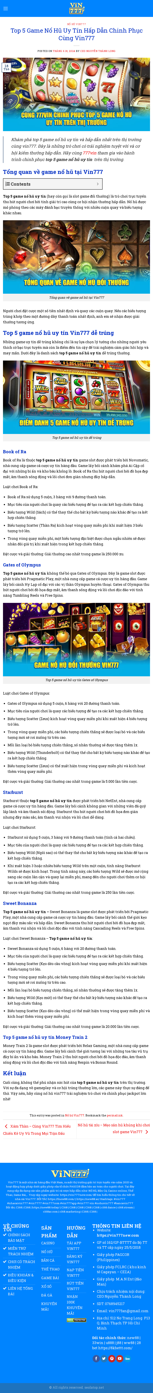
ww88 (129, 1342)
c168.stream (125, 1207)
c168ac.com (50, 1211)
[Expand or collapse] (97, 184)
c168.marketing (70, 1211)
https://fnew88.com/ (61, 1199)
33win (97, 1342)
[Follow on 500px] (127, 1358)
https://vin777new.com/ (76, 1195)
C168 (19, 1207)
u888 (110, 1342)
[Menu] (5, 8)
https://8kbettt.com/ (115, 1348)
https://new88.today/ (46, 1207)
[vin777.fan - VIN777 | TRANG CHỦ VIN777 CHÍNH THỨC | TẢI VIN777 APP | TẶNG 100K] (76, 8)
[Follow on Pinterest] (111, 1358)
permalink (115, 1115)
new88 (133, 1337)
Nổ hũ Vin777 (76, 24)
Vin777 (13, 1182)
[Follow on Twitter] (104, 1358)
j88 (118, 1342)
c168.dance (108, 1207)
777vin (89, 153)
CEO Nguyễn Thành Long (119, 1296)
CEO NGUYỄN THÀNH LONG (98, 51)
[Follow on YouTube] (119, 1358)
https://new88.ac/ (88, 1199)
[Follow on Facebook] (96, 1358)
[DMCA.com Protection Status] (76, 1320)
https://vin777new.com (118, 1235)
